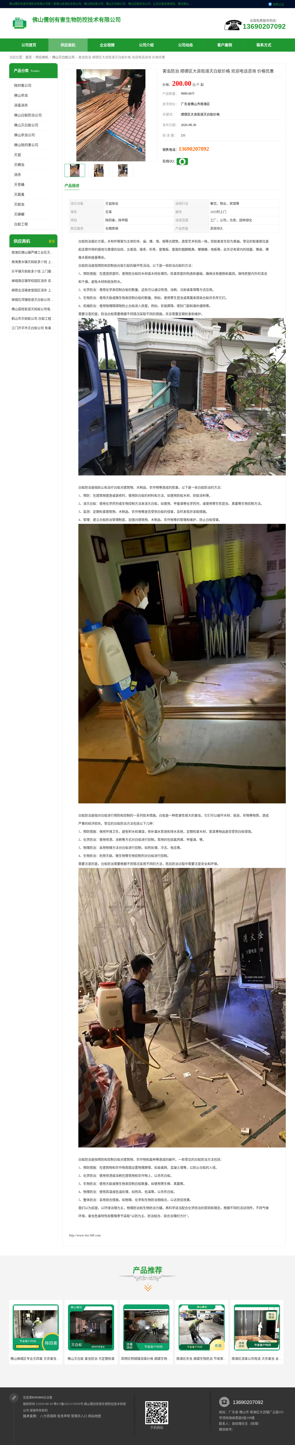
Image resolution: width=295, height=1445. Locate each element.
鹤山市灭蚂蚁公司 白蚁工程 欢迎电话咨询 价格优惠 (33, 318)
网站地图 (94, 1416)
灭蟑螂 (19, 214)
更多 (52, 241)
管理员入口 (79, 1416)
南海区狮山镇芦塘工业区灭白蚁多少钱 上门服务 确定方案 (33, 252)
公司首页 (28, 45)
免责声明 (63, 1416)
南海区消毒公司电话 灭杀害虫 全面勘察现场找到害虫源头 (162, 1358)
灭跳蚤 (19, 194)
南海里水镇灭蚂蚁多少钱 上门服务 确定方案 (33, 262)
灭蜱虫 (19, 165)
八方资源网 (48, 1416)
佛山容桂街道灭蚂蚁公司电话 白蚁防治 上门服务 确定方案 (33, 309)
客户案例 (224, 45)
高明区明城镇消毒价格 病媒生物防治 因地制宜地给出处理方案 (54, 1358)
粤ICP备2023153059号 (68, 1404)
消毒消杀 (21, 105)
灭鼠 (17, 155)
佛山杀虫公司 (24, 135)
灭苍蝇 (19, 184)
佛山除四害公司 (26, 145)
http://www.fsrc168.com (85, 1235)
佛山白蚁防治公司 (28, 115)
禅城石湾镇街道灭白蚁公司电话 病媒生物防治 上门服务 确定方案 (33, 299)
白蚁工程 (21, 224)
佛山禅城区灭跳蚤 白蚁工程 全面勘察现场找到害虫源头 (216, 1358)
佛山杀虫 (21, 95)
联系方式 (264, 45)
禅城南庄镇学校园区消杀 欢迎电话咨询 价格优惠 (33, 281)
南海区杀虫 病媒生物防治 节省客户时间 (94, 1358)
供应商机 (68, 45)
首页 (28, 57)
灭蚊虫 (19, 204)
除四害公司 (22, 85)
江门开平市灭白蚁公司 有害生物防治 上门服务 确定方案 (33, 328)
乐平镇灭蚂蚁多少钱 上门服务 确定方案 (33, 271)
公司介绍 (146, 45)
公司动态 (185, 45)
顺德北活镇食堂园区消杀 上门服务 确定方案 (33, 290)
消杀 (17, 175)
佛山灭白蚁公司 (63, 57)
